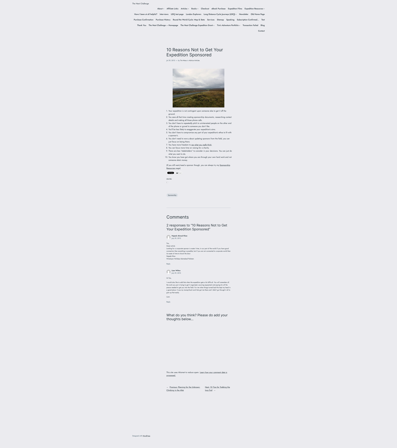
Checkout (205, 8)
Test (263, 19)
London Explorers (193, 14)
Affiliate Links (172, 8)
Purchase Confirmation (143, 19)
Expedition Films (235, 8)
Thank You (141, 25)
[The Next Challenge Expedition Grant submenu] (214, 25)
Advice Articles (194, 60)
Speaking (230, 19)
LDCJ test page (177, 14)
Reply (168, 264)
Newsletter (243, 14)
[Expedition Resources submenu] (264, 8)
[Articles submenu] (188, 8)
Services (210, 19)
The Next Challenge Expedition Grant (197, 25)
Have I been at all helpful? (145, 14)
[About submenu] (163, 8)
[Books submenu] (197, 8)
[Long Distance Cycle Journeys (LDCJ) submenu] (236, 14)
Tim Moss (183, 60)
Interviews (164, 14)
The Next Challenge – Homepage (163, 25)
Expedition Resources (254, 8)
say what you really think (201, 144)
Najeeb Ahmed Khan (179, 236)
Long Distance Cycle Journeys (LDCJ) (219, 14)
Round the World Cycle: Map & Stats (189, 19)
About (160, 8)
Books (194, 8)
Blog (263, 25)
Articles (184, 8)
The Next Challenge (140, 3)
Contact (261, 30)
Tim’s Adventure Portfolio (228, 25)
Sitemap (220, 19)
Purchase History (163, 19)
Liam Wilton (176, 270)
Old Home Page (258, 14)
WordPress (146, 436)
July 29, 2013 (176, 238)
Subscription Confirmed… (248, 19)
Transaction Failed (250, 25)
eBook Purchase (218, 8)
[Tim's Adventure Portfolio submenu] (239, 25)
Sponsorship (172, 195)
